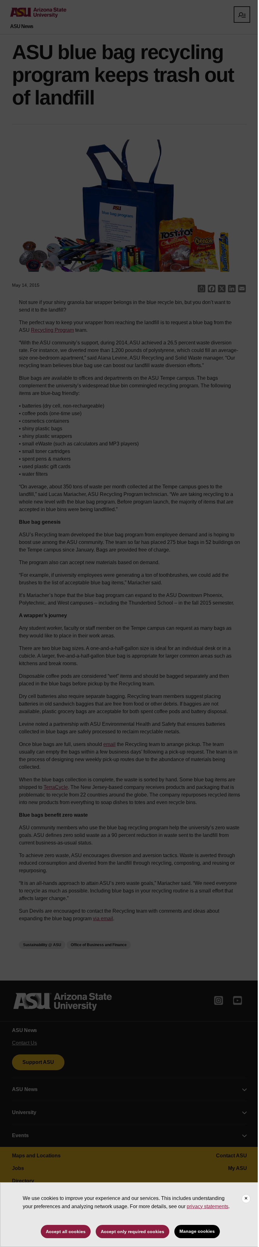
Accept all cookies (66, 1231)
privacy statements (207, 1206)
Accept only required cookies (132, 1231)
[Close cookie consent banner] (246, 1198)
